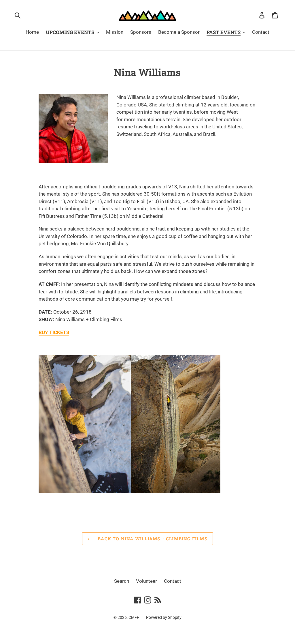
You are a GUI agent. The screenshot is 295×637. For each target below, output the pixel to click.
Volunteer (146, 581)
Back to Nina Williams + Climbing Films (151, 539)
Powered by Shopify (163, 617)
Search (121, 581)
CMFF (133, 617)
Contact (172, 581)
